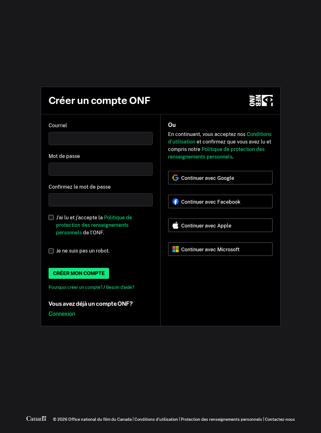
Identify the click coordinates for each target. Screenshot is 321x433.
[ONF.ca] (261, 100)
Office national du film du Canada (100, 419)
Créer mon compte (79, 273)
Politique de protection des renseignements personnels (94, 225)
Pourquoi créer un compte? (76, 287)
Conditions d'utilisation (156, 419)
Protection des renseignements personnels (221, 419)
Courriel (58, 125)
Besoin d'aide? (120, 287)
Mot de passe (64, 156)
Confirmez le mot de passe (80, 187)
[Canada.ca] (36, 419)
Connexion (62, 313)
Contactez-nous (280, 419)
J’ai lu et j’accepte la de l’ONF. (94, 225)
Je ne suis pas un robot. (83, 251)
